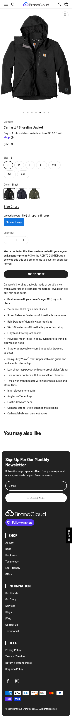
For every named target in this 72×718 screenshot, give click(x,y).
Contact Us (11, 624)
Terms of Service (15, 656)
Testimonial (12, 631)
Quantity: (9, 232)
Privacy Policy (13, 650)
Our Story (10, 599)
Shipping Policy (14, 669)
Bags (8, 548)
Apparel (9, 542)
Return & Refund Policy (18, 662)
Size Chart (11, 206)
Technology (12, 561)
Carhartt (8, 121)
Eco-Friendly (12, 567)
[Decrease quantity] (8, 240)
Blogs (8, 612)
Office (8, 574)
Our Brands (11, 593)
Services (10, 605)
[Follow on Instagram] (17, 681)
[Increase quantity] (23, 240)
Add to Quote (36, 274)
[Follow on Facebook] (7, 681)
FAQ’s (8, 618)
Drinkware (11, 555)
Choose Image (14, 222)
